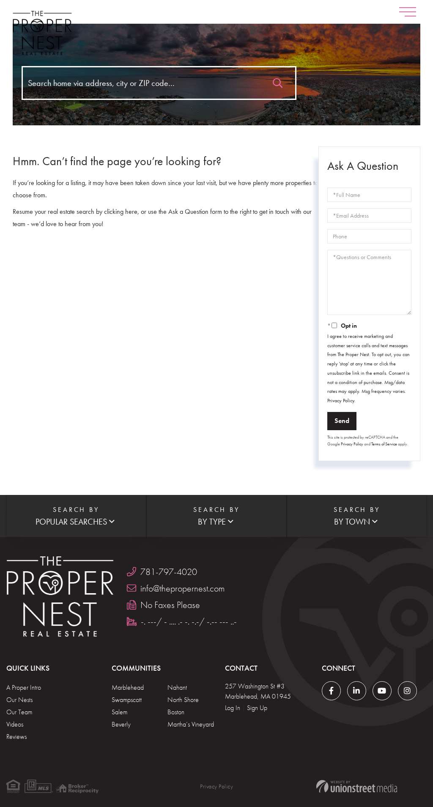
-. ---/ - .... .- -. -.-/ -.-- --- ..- (189, 621)
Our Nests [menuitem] (19, 699)
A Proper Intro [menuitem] (23, 687)
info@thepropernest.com (182, 588)
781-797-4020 (168, 572)
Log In (232, 707)
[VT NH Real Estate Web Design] (357, 786)
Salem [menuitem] (119, 712)
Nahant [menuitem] (177, 687)
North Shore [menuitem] (183, 699)
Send (341, 420)
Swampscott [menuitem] (127, 699)
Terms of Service (384, 444)
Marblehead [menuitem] (128, 687)
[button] (277, 81)
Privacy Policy (340, 400)
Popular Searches (71, 521)
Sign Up (257, 707)
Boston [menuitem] (175, 712)
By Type (212, 521)
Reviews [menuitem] (16, 736)
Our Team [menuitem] (19, 712)
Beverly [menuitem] (121, 724)
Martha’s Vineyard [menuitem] (190, 724)
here (131, 211)
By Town (352, 521)
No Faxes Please (170, 605)
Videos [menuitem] (14, 724)
